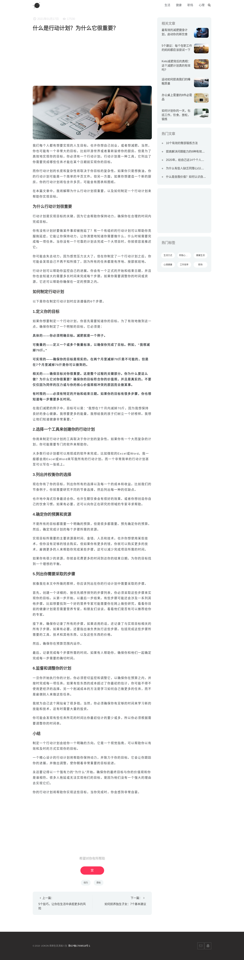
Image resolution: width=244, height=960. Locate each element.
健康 (179, 5)
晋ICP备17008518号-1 (79, 946)
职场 (190, 5)
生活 (167, 5)
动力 (86, 882)
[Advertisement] (92, 57)
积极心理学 (184, 255)
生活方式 (168, 255)
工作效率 (184, 264)
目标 (98, 882)
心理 (202, 5)
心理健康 (168, 264)
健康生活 (200, 255)
